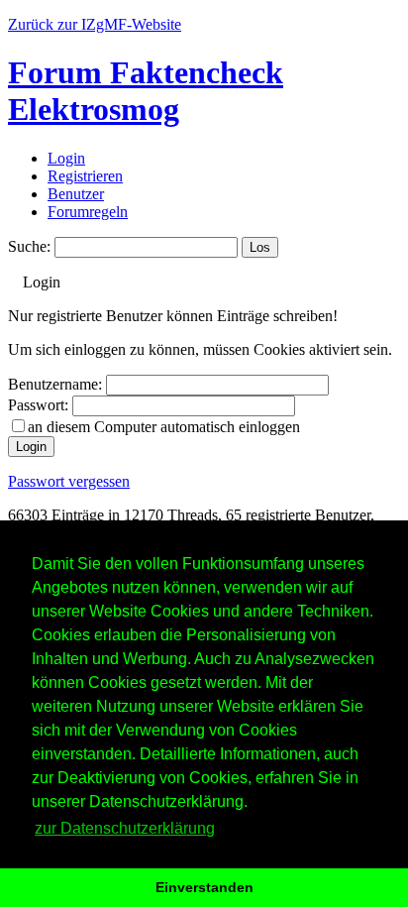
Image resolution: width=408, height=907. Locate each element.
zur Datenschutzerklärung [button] (125, 828)
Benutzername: (55, 384)
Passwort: (38, 405)
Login (66, 158)
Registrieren (85, 176)
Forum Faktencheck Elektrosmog (145, 91)
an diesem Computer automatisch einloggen (164, 426)
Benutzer (76, 193)
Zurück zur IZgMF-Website (94, 24)
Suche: (29, 246)
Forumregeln (88, 211)
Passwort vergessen (69, 481)
